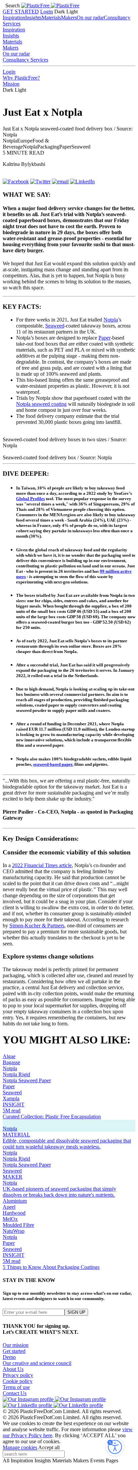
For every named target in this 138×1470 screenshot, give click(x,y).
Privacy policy (18, 1375)
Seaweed (54, 326)
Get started (14, 1351)
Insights (33, 17)
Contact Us (14, 1393)
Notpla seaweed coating (41, 404)
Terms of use (16, 1387)
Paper (104, 338)
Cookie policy (17, 1381)
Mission (11, 84)
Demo (9, 1357)
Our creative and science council (37, 1363)
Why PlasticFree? (21, 78)
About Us (13, 1369)
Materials (51, 17)
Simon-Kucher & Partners (36, 925)
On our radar (90, 17)
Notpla (111, 320)
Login (46, 11)
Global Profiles (30, 498)
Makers (69, 17)
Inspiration (14, 17)
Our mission (15, 1345)
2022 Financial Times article (42, 865)
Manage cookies (20, 1447)
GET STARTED (21, 11)
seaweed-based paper (52, 764)
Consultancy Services (25, 60)
